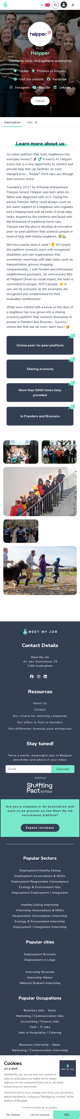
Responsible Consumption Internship (40, 916)
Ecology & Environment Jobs (40, 887)
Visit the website (31, 79)
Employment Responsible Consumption (40, 882)
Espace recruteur (40, 828)
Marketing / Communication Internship (40, 1050)
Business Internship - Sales (40, 1045)
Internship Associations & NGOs (40, 910)
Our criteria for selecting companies (40, 716)
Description (12, 122)
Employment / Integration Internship (40, 927)
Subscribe (62, 769)
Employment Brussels (40, 954)
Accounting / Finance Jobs (40, 1021)
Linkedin (64, 87)
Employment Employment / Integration (40, 893)
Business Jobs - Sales (40, 1010)
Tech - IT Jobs (40, 1027)
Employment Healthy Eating (40, 870)
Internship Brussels (40, 972)
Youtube (44, 87)
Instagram (21, 87)
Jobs (32, 122)
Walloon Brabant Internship (40, 983)
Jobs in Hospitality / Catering (40, 1033)
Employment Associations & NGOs (40, 876)
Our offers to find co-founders (40, 722)
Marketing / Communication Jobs (40, 1016)
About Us (40, 703)
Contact (40, 710)
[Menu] (73, 5)
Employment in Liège (40, 960)
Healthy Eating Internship (40, 905)
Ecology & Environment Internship (40, 921)
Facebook (59, 79)
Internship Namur (40, 977)
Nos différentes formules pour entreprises (40, 729)
